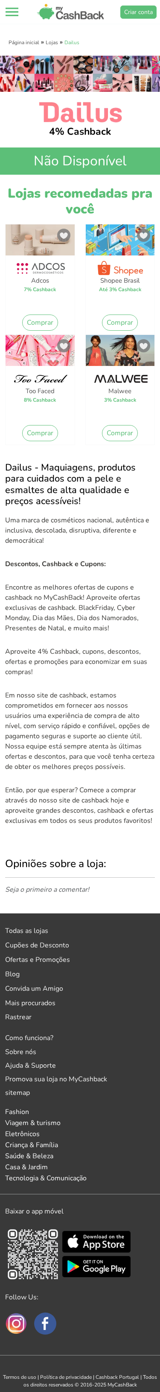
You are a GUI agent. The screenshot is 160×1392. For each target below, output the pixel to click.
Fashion (17, 1112)
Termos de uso (19, 1377)
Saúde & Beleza (29, 1156)
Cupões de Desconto (37, 945)
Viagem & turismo (33, 1123)
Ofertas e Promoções (37, 959)
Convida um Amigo (34, 988)
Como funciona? (29, 1038)
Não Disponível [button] (80, 161)
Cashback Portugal (117, 1377)
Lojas (52, 42)
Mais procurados (30, 1003)
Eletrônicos (22, 1134)
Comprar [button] (40, 322)
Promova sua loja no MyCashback (56, 1079)
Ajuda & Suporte (30, 1065)
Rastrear (18, 1017)
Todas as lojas (26, 931)
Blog (12, 974)
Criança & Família (31, 1145)
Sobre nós (20, 1052)
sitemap (17, 1092)
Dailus (71, 42)
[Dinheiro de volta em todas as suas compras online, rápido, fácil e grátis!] (70, 12)
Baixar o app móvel (34, 1211)
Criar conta (138, 12)
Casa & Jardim (26, 1167)
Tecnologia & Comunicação (46, 1178)
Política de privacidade (66, 1377)
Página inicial (24, 42)
